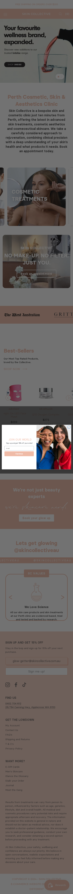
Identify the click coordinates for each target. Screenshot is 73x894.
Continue (19, 454)
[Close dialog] (69, 427)
